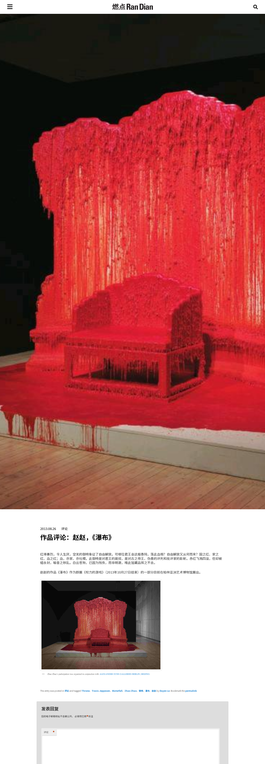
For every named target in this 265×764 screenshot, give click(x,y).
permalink (191, 690)
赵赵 (154, 690)
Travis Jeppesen (101, 690)
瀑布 (147, 690)
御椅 (141, 690)
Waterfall (117, 690)
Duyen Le (165, 690)
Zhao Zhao (131, 690)
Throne (85, 690)
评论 (67, 690)
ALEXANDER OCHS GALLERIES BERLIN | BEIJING (125, 673)
